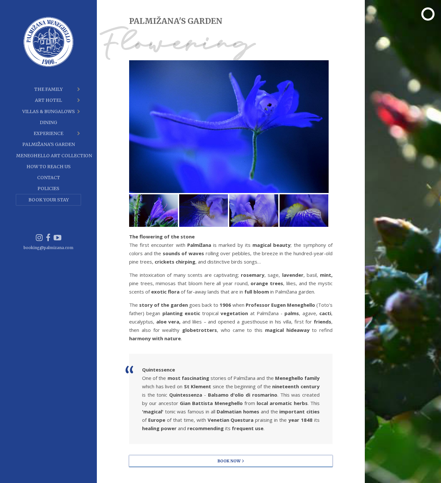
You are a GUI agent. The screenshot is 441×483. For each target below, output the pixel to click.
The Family (48, 89)
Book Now (229, 461)
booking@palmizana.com (48, 247)
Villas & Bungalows (48, 111)
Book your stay (48, 200)
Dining (48, 122)
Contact (48, 177)
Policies (48, 188)
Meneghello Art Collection (48, 156)
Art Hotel (48, 100)
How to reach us (48, 166)
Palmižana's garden (48, 144)
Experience (48, 133)
